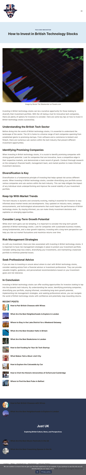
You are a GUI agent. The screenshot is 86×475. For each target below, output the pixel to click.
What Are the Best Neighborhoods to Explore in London (34, 314)
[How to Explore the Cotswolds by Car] (6, 366)
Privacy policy (46, 472)
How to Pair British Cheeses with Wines (27, 306)
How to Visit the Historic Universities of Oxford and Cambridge (38, 373)
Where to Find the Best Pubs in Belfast (27, 381)
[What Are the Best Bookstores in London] (6, 341)
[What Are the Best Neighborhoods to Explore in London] (6, 316)
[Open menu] (81, 11)
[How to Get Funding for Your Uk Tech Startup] (6, 349)
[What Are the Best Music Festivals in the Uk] (6, 442)
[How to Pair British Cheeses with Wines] (6, 307)
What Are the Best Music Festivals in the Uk (29, 441)
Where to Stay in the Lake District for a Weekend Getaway (35, 322)
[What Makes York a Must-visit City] (6, 358)
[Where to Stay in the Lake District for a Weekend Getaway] (6, 324)
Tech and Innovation (43, 30)
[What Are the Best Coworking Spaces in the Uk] (6, 451)
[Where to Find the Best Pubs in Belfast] (6, 383)
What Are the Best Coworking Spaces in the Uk (31, 449)
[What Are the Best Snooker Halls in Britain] (6, 332)
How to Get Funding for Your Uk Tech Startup (30, 348)
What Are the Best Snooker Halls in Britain (29, 331)
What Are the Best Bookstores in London (28, 339)
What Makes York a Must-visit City (25, 356)
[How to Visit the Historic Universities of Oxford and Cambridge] (6, 374)
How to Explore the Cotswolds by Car (26, 364)
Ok (37, 472)
